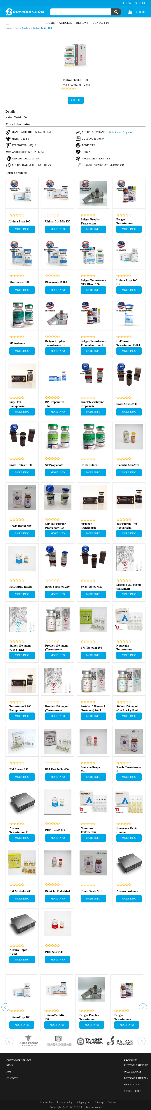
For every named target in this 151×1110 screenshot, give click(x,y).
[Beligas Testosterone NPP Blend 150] (93, 254)
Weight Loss (131, 1084)
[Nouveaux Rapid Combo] (129, 802)
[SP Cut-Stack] (93, 437)
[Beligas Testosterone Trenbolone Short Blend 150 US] (93, 315)
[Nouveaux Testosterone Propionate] (129, 619)
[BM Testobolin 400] (57, 741)
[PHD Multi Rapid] (22, 559)
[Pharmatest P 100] (57, 254)
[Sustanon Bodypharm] (93, 498)
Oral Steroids (132, 1072)
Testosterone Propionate (121, 132)
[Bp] (121, 1041)
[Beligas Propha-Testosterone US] (57, 315)
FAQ (8, 1072)
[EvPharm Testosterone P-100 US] (129, 315)
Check (75, 100)
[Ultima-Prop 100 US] (129, 254)
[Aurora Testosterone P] (22, 802)
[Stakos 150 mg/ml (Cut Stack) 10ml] (129, 680)
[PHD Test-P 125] (57, 802)
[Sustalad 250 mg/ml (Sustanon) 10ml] (93, 680)
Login (127, 3)
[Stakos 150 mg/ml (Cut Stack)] (22, 619)
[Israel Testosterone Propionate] (93, 376)
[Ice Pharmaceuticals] (60, 1041)
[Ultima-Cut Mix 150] (57, 193)
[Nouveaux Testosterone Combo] (93, 802)
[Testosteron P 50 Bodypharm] (129, 498)
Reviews (82, 22)
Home (50, 22)
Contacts (12, 1078)
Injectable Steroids (136, 1065)
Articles (65, 22)
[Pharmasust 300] (22, 254)
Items (140, 12)
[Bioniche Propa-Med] (93, 741)
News (9, 1065)
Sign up (140, 3)
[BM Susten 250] (22, 741)
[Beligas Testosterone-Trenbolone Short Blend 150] (129, 193)
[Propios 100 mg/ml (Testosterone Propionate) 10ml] (57, 619)
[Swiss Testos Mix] (93, 559)
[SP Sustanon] (22, 315)
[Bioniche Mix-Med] (129, 437)
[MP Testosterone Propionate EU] (57, 498)
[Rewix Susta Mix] (93, 863)
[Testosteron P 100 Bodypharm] (22, 680)
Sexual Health (133, 1091)
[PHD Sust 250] (57, 924)
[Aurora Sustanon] (129, 863)
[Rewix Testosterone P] (129, 741)
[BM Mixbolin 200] (22, 863)
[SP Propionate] (57, 437)
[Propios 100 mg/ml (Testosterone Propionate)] (57, 680)
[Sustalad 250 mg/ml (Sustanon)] (129, 559)
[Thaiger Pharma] (91, 1041)
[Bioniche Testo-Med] (57, 863)
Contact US (101, 22)
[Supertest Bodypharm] (22, 376)
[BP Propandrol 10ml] (57, 376)
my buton (5, 1007)
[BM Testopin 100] (93, 619)
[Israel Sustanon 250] (57, 559)
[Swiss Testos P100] (22, 437)
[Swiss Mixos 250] (129, 376)
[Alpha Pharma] (30, 1041)
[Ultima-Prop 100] (22, 193)
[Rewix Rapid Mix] (22, 498)
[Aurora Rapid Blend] (22, 924)
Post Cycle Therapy (136, 1078)
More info (22, 229)
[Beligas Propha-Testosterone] (93, 193)
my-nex (143, 1007)
